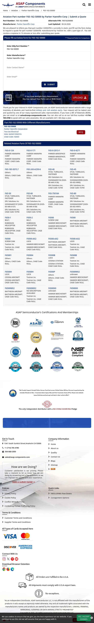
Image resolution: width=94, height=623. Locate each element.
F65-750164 (53, 193)
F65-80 (73, 193)
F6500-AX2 (31, 238)
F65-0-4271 (75, 150)
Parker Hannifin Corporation (16, 129)
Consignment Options (60, 498)
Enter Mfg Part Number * (18, 46)
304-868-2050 (10, 451)
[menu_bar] (89, 4)
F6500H (8, 271)
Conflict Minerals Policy (14, 502)
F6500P (51, 271)
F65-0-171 (31, 150)
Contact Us (55, 457)
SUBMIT (50, 84)
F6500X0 (52, 288)
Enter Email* (12, 74)
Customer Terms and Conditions (18, 518)
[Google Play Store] (8, 569)
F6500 (51, 217)
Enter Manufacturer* (16, 55)
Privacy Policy (10, 493)
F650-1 (8, 217)
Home (5, 10)
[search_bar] (84, 4)
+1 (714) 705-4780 (12, 448)
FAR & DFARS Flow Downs (61, 493)
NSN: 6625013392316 (13, 134)
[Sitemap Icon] (53, 469)
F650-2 (30, 217)
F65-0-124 (9, 150)
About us (54, 448)
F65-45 (73, 169)
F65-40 (51, 169)
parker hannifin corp (26, 24)
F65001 (8, 255)
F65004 (30, 255)
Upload (78, 97)
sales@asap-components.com (17, 457)
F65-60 (30, 193)
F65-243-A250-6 (34, 169)
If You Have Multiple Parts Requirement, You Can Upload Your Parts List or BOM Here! (42, 97)
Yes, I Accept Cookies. (83, 617)
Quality (54, 452)
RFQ (81, 132)
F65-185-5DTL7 (12, 169)
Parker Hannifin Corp (30, 10)
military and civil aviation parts (49, 110)
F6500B (51, 255)
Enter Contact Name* (15, 64)
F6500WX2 (75, 271)
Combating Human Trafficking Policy (20, 506)
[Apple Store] (4, 569)
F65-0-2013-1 (54, 150)
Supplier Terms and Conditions (18, 522)
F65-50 (8, 193)
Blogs (53, 461)
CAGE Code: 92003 (11, 137)
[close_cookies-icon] (92, 618)
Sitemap (54, 465)
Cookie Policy (10, 498)
